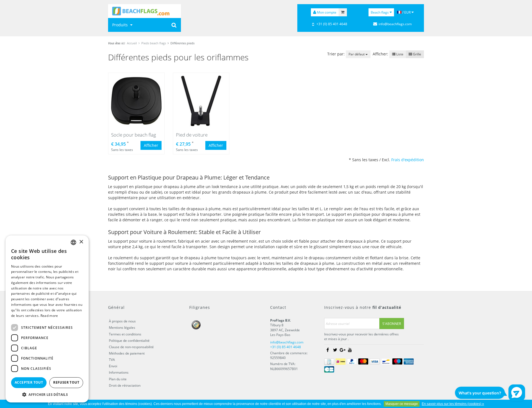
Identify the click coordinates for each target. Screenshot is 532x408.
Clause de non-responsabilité (131, 347)
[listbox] (73, 242)
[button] (47, 394)
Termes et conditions (125, 334)
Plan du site (118, 379)
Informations (119, 372)
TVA (112, 359)
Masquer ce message (401, 404)
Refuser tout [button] (66, 382)
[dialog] (47, 318)
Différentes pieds (182, 43)
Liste (399, 54)
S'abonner (391, 323)
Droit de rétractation (124, 385)
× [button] (81, 242)
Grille (416, 54)
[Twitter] (335, 350)
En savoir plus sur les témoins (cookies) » (453, 404)
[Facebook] (327, 350)
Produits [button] (120, 24)
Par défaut (357, 54)
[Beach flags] (144, 11)
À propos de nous (122, 321)
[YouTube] (350, 350)
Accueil (132, 43)
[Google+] (342, 350)
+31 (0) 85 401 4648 (331, 24)
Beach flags (380, 12)
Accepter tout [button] (29, 382)
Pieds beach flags (153, 43)
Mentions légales (122, 327)
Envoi (113, 366)
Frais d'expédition (407, 159)
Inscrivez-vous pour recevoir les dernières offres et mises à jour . (361, 336)
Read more (49, 315)
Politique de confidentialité (129, 340)
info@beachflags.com (395, 24)
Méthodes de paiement (127, 353)
